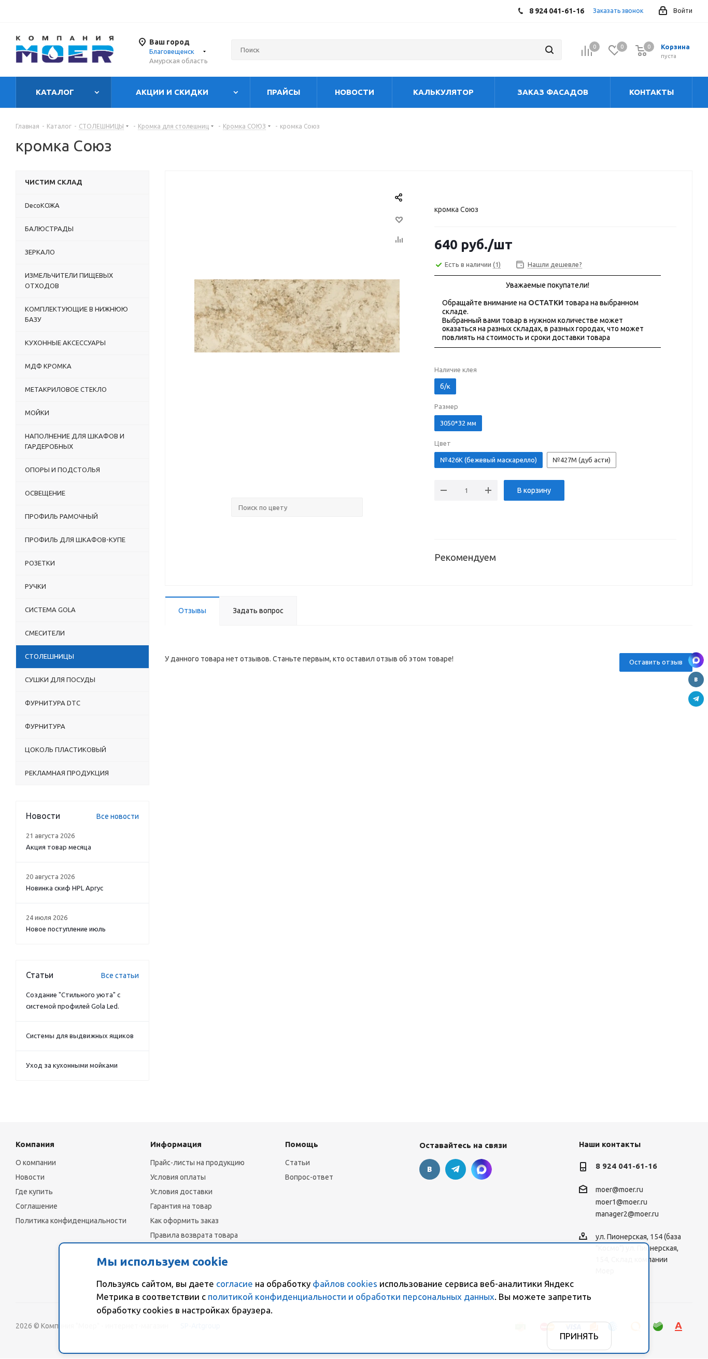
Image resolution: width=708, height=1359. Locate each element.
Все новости (117, 816)
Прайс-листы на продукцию (197, 1162)
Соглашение (37, 1206)
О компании (36, 1162)
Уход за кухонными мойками (72, 1065)
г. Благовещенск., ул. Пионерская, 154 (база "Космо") (696, 660)
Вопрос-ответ (309, 1177)
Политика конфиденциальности (71, 1220)
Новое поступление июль (66, 928)
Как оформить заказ (184, 1220)
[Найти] (549, 49)
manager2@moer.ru (627, 1214)
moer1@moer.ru (621, 1202)
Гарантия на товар (181, 1206)
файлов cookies (345, 1284)
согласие (234, 1284)
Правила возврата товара (194, 1235)
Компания (35, 1144)
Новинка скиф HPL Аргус (64, 887)
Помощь (301, 1144)
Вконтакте (696, 679)
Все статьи (120, 975)
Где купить (34, 1191)
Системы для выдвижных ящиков (80, 1035)
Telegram (696, 699)
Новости (30, 1177)
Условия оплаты (178, 1177)
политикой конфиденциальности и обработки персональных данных (351, 1296)
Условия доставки (181, 1191)
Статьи (297, 1162)
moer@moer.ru (619, 1190)
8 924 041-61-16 (626, 1166)
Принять (579, 1336)
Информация (176, 1144)
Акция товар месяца (58, 847)
